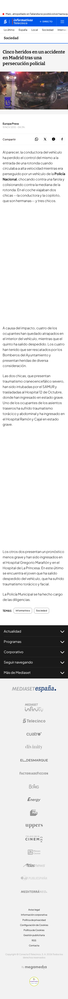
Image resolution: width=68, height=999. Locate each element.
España (23, 30)
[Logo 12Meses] (34, 852)
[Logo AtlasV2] (34, 865)
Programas (12, 641)
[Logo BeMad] (34, 812)
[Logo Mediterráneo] (34, 891)
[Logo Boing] (34, 786)
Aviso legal (34, 909)
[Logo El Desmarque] (34, 760)
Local (34, 30)
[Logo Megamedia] (36, 967)
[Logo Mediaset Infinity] (34, 707)
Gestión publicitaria (34, 935)
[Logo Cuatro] (34, 734)
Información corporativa (34, 914)
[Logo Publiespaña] (34, 878)
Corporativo (13, 652)
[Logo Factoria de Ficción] (34, 773)
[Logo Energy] (34, 799)
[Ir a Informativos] (22, 21)
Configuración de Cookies (34, 925)
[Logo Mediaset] (34, 691)
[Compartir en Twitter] (45, 139)
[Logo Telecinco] (34, 721)
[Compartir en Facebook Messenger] (53, 139)
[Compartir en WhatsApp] (36, 139)
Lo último (9, 30)
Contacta (34, 945)
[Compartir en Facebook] (62, 139)
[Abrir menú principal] (62, 21)
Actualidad (12, 631)
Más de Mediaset (17, 672)
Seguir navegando (18, 662)
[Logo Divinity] (34, 747)
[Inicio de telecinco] (5, 21)
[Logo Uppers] (34, 826)
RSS (34, 940)
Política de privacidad (34, 920)
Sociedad (47, 30)
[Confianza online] (34, 985)
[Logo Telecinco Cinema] (34, 839)
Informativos (23, 611)
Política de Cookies (34, 930)
